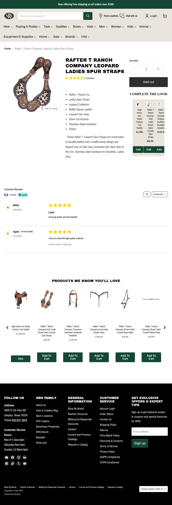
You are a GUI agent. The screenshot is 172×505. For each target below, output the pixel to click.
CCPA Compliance (109, 462)
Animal (144, 26)
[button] (152, 16)
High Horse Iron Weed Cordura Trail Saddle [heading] (139, 118)
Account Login (107, 408)
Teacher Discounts (78, 414)
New (7, 26)
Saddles (62, 26)
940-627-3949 (19, 420)
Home (43, 36)
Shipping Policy (108, 425)
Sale (56, 36)
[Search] (87, 16)
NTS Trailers (42, 421)
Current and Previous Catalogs (91, 487)
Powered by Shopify (12, 494)
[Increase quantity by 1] (158, 69)
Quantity (133, 60)
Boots (77, 26)
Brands (70, 36)
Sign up (139, 443)
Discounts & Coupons (111, 441)
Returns (104, 430)
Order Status (106, 414)
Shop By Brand (76, 408)
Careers (72, 429)
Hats (90, 26)
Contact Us (106, 419)
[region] (148, 130)
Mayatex (40, 437)
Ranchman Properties (47, 426)
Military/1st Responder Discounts (52, 487)
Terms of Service (109, 446)
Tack (47, 26)
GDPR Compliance (110, 457)
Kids (130, 26)
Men (102, 26)
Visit (84, 36)
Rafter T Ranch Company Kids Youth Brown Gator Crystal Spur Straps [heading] (151, 123)
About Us (41, 405)
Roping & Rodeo (27, 26)
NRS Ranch (42, 432)
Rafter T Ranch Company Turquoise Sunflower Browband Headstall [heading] (161, 118)
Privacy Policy (107, 451)
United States (152, 489)
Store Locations (44, 416)
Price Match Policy (110, 435)
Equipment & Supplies (19, 36)
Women (116, 26)
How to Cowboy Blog (47, 410)
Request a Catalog (78, 444)
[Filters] (146, 194)
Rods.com (41, 443)
